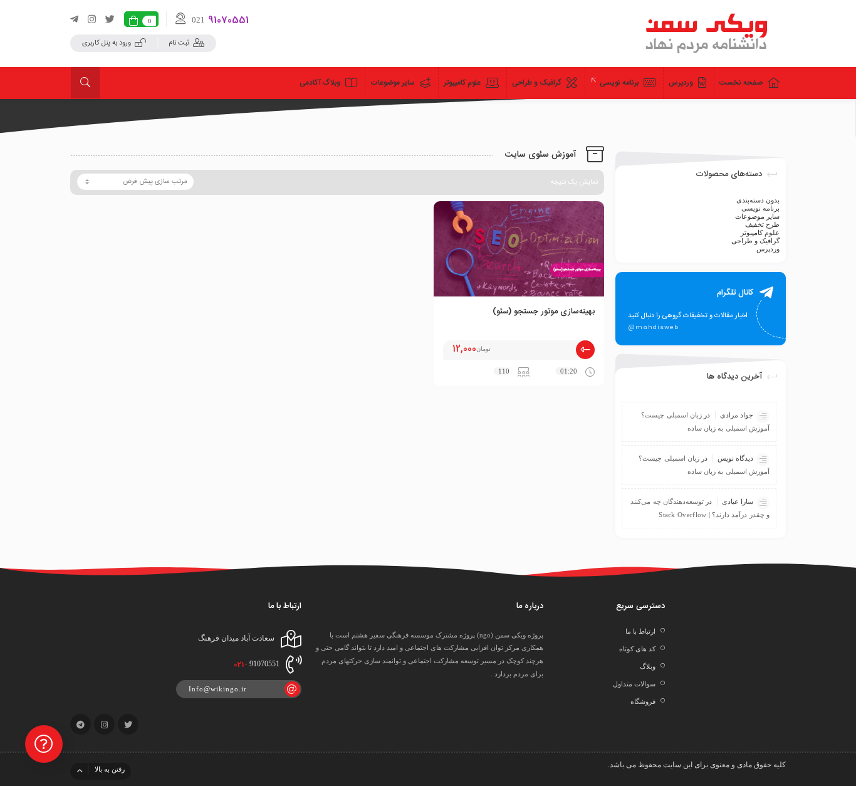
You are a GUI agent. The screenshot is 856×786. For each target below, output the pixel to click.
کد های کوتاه (637, 648)
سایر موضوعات (757, 216)
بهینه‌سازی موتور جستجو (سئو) (544, 311)
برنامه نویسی (760, 208)
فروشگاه (642, 701)
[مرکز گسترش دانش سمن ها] (707, 33)
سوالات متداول (634, 684)
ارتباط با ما (640, 631)
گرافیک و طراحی (755, 240)
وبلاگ (647, 666)
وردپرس (768, 249)
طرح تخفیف (762, 224)
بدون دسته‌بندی (758, 200)
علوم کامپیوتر (760, 232)
